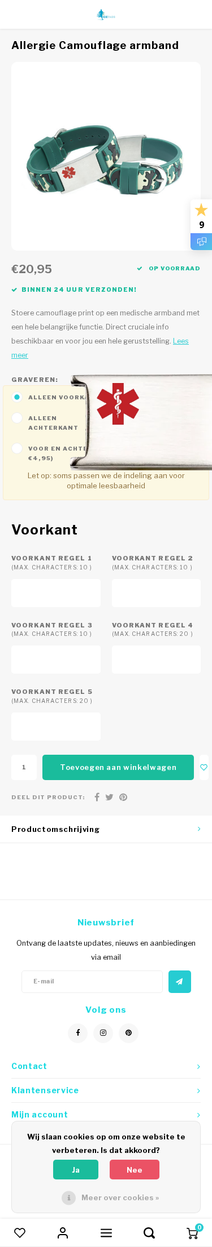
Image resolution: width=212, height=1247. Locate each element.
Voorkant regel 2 (153, 562)
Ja (76, 1169)
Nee (134, 1169)
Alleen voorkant (64, 397)
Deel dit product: (48, 797)
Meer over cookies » (120, 1197)
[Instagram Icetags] (103, 1033)
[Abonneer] (179, 981)
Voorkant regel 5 (52, 696)
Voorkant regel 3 (52, 629)
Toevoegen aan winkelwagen (118, 767)
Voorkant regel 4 (153, 629)
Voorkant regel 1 (51, 562)
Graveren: (34, 380)
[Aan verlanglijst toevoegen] (204, 767)
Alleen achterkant (53, 423)
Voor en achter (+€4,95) (64, 453)
